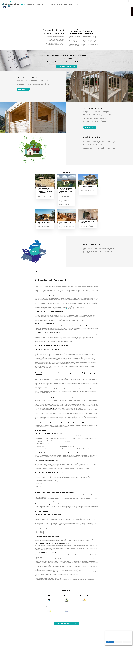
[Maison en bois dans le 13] (66, 216)
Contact (77, 4)
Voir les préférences (127, 641)
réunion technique (77, 40)
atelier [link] (86, 325)
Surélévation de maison (62, 4)
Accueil (23, 4)
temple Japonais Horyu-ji (63, 308)
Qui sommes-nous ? (41, 4)
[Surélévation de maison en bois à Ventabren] (88, 215)
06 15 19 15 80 (6, 1)
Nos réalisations (51, 4)
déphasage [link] (37, 408)
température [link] (53, 408)
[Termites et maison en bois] (45, 216)
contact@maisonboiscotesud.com (17, 1)
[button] (130, 632)
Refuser (118, 641)
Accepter (110, 641)
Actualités (71, 4)
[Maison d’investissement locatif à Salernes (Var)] (88, 180)
